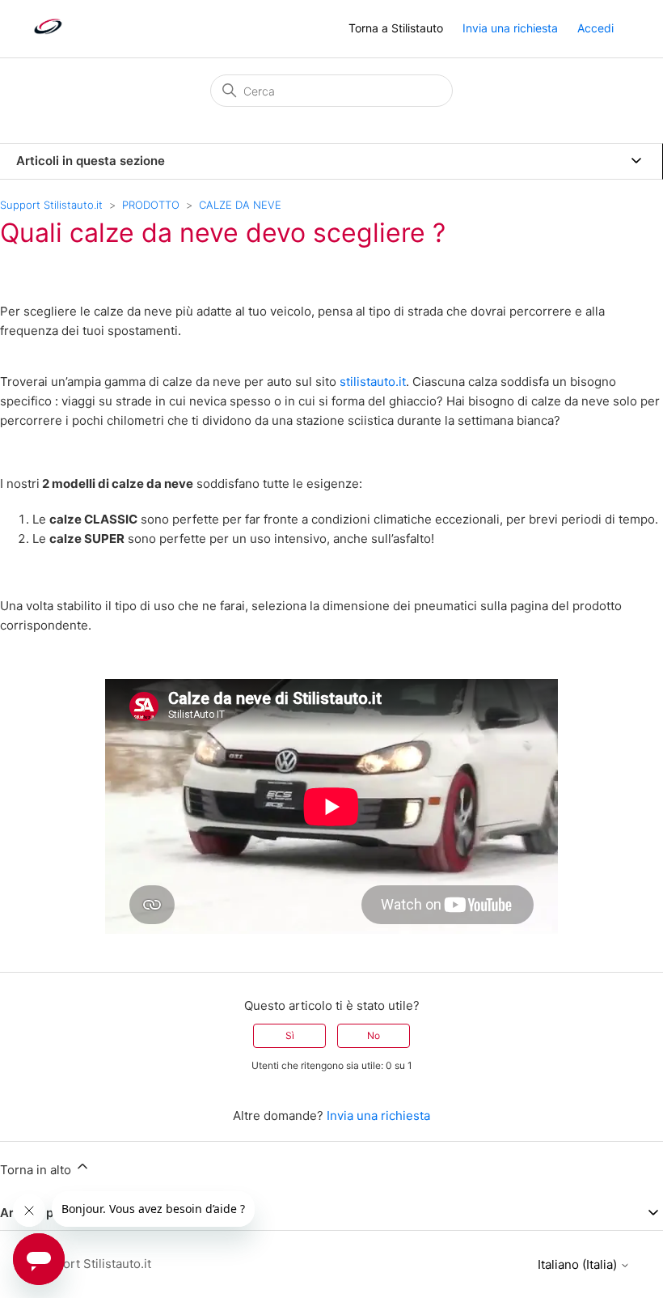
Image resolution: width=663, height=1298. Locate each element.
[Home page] (48, 37)
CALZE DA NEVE (240, 204)
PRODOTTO (150, 204)
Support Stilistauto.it (51, 204)
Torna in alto (37, 1169)
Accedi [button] (595, 28)
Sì (289, 1035)
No (373, 1035)
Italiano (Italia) (579, 1264)
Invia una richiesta (510, 28)
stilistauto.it (373, 381)
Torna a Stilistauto (395, 28)
